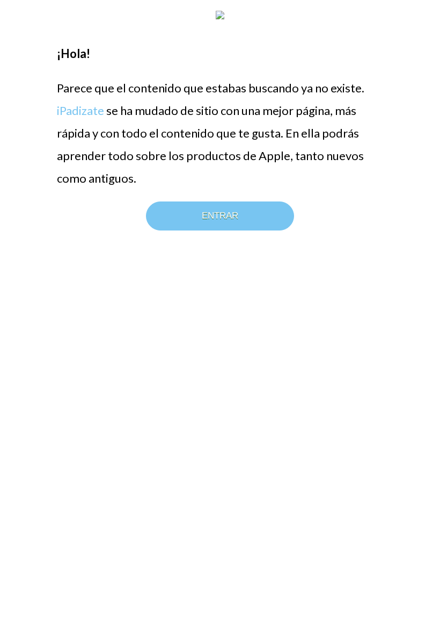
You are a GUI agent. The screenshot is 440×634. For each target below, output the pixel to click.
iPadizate (80, 110)
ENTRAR (220, 216)
